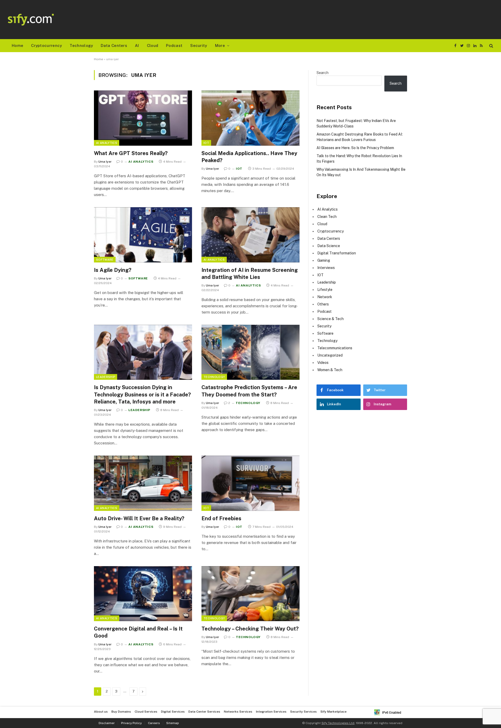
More (220, 45)
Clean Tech (327, 217)
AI (137, 45)
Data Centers (114, 45)
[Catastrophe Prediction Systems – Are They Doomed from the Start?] (250, 352)
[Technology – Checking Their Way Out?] (250, 593)
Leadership (105, 376)
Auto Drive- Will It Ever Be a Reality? (139, 518)
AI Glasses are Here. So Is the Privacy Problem (355, 148)
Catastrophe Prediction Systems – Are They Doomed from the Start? (249, 390)
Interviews (326, 268)
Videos (323, 362)
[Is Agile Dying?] (143, 234)
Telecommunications (334, 348)
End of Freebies (221, 518)
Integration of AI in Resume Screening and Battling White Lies (249, 273)
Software (105, 259)
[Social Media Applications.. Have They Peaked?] (250, 118)
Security (198, 45)
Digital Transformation (336, 253)
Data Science (328, 246)
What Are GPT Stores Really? (131, 153)
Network (324, 297)
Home (17, 45)
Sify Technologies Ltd (337, 723)
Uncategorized (330, 355)
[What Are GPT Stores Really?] (143, 118)
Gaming (323, 260)
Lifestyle (324, 289)
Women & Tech (329, 370)
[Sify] (31, 19)
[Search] (490, 46)
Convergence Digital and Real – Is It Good (138, 632)
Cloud (152, 45)
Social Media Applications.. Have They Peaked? (249, 156)
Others (323, 304)
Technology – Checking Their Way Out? (250, 629)
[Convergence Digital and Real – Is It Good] (143, 593)
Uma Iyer (105, 161)
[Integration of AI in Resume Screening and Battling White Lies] (250, 234)
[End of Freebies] (250, 483)
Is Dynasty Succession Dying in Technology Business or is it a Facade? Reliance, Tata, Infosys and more (142, 394)
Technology (81, 45)
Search (323, 73)
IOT (206, 142)
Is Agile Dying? (112, 270)
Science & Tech (330, 319)
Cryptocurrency (46, 45)
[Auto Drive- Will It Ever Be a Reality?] (143, 483)
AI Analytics (106, 142)
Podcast (174, 45)
